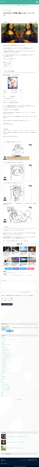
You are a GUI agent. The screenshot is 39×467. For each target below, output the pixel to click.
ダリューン (29, 112)
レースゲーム (4, 367)
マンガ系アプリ (4, 365)
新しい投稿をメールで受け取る (7, 300)
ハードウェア (4, 340)
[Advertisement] (19, 314)
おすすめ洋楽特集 (4, 384)
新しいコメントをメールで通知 (7, 298)
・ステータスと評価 (7, 63)
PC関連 (2, 337)
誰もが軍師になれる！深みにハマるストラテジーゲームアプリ (15, 442)
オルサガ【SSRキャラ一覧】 (8, 124)
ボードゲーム (4, 363)
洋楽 (1, 380)
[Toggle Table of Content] (9, 62)
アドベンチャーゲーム (5, 350)
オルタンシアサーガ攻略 (5, 344)
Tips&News (3, 382)
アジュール (14, 203)
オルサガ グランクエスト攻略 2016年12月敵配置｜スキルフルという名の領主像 (18, 275)
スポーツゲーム (4, 359)
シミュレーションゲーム (5, 355)
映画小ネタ (3, 378)
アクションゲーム (4, 348)
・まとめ (5, 66)
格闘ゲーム (3, 372)
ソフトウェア (4, 338)
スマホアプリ (3, 346)
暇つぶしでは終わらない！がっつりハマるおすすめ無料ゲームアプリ (16, 436)
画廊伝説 (2, 392)
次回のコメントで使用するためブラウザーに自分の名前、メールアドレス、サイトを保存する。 (17, 295)
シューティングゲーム (5, 357)
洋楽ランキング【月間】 (5, 389)
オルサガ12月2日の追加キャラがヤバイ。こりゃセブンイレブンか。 (16, 272)
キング (25, 112)
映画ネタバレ (4, 376)
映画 (1, 375)
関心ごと (3, 1)
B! (23, 268)
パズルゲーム (4, 361)
